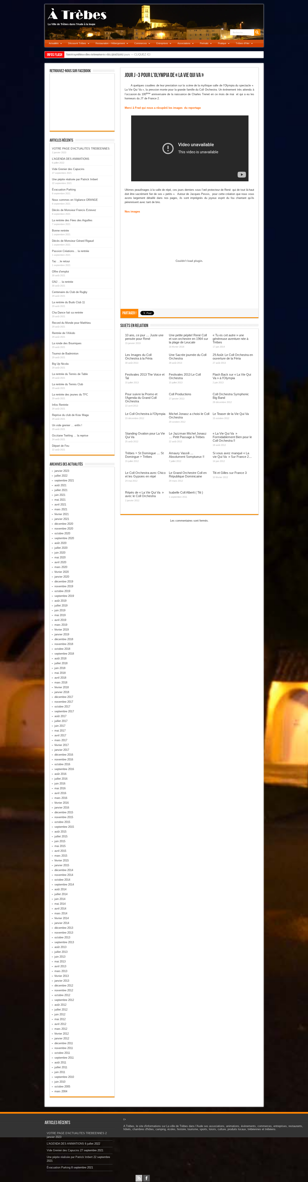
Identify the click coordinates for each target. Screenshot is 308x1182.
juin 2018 (59, 668)
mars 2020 (60, 567)
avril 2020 (60, 562)
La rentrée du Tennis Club (67, 384)
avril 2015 (60, 850)
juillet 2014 (60, 894)
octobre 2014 (62, 879)
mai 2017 (60, 730)
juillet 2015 (60, 836)
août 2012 (60, 1004)
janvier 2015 (61, 865)
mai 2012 (60, 1019)
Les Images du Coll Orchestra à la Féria (138, 356)
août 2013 (60, 947)
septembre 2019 (64, 595)
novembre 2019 (63, 586)
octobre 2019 (62, 591)
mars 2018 (60, 682)
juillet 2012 (60, 1009)
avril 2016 (60, 793)
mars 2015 (60, 855)
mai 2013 (60, 961)
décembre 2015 (63, 812)
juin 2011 (59, 1072)
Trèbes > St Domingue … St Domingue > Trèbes (144, 454)
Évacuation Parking (64, 189)
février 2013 (61, 975)
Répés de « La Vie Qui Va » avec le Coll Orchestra (144, 494)
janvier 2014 (61, 923)
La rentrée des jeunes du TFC (70, 394)
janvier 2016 (61, 807)
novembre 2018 (63, 644)
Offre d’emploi (60, 271)
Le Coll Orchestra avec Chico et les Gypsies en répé (145, 474)
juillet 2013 (60, 951)
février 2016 (61, 802)
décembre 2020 (63, 523)
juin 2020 (59, 552)
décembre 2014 (63, 870)
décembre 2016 (63, 754)
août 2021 (60, 485)
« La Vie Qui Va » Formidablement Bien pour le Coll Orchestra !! (232, 437)
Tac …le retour (61, 261)
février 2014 (61, 918)
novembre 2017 (63, 701)
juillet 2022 (60, 475)
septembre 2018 (64, 653)
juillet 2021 (60, 490)
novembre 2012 (63, 990)
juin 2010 (59, 1081)
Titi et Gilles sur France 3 (230, 473)
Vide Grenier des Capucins (68, 169)
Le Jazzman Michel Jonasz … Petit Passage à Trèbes (188, 435)
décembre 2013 (63, 927)
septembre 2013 (64, 942)
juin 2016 (59, 783)
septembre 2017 (64, 711)
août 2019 (60, 600)
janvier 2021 (61, 519)
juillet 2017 (60, 721)
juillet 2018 (60, 663)
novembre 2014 (63, 874)
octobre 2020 (62, 533)
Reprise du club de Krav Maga (70, 415)
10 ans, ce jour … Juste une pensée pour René (144, 336)
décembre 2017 (63, 696)
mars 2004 (60, 1091)
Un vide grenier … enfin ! (67, 425)
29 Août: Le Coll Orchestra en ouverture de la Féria (233, 356)
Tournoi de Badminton (65, 353)
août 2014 (60, 889)
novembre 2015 (63, 817)
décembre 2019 (63, 581)
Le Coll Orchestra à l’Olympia (145, 414)
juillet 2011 (60, 1067)
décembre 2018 (63, 639)
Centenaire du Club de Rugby (69, 292)
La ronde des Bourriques (67, 343)
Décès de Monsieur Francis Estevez (74, 210)
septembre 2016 (64, 769)
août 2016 (60, 773)
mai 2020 (60, 557)
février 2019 (61, 629)
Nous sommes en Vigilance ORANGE (75, 199)
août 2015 (60, 831)
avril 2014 (60, 908)
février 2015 (61, 860)
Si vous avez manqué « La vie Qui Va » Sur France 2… (232, 454)
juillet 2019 (60, 605)
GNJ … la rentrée (62, 281)
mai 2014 (60, 903)
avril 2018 (60, 677)
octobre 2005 (62, 1086)
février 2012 (61, 1033)
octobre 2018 (62, 648)
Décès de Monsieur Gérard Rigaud (73, 240)
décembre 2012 (63, 985)
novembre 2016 (63, 759)
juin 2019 (59, 610)
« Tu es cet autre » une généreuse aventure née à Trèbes (230, 338)
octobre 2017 (62, 706)
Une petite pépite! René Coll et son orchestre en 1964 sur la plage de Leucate (188, 338)
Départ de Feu (60, 445)
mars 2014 (60, 913)
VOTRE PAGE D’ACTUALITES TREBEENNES (81, 148)
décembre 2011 (63, 1043)
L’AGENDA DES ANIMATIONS (70, 158)
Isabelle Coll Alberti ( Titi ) (186, 492)
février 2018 (61, 687)
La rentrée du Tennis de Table (70, 374)
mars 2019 (60, 624)
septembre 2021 (64, 480)
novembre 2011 (63, 1048)
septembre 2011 (64, 1057)
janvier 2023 (61, 470)
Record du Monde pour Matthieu (71, 322)
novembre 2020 (63, 528)
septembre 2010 (64, 1076)
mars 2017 (60, 740)
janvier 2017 (61, 749)
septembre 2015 (64, 826)
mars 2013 (60, 971)
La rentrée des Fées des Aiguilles (72, 220)
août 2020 (60, 543)
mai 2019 (60, 615)
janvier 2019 (61, 634)
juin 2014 (59, 899)
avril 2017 (60, 735)
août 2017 (60, 716)
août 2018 (60, 658)
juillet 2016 (60, 778)
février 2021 (61, 514)
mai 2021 (60, 499)
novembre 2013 (63, 932)
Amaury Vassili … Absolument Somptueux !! (186, 454)
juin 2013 (59, 956)
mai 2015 (60, 846)
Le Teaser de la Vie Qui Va (231, 414)
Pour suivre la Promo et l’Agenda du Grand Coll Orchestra (141, 397)
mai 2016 (60, 788)
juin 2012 (59, 1014)
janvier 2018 (61, 692)
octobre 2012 (62, 995)
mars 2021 (60, 509)
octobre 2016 (62, 764)
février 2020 (61, 571)
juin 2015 (59, 841)
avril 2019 (60, 620)
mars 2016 (60, 798)
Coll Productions (180, 394)
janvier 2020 (61, 576)
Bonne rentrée (60, 230)
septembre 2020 (64, 538)
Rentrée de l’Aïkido (63, 333)
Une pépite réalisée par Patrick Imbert (75, 179)
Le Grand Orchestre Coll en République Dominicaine (188, 474)
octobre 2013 (62, 937)
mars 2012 (60, 1028)
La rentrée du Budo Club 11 (68, 302)
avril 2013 (60, 966)
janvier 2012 (61, 1038)
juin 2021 (59, 494)
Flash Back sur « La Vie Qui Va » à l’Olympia (232, 376)
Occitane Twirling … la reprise (70, 435)
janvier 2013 (61, 980)
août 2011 (60, 1062)
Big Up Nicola (60, 363)
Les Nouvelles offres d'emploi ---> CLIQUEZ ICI (95, 54)
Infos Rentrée (60, 404)
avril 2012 (60, 1024)
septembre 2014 (64, 884)
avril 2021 (60, 504)
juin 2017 (59, 725)
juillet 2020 (60, 547)
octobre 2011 (62, 1052)
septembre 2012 (64, 1000)
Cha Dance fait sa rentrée (67, 312)
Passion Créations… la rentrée (70, 251)
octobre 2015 (62, 822)
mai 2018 (60, 672)
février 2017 (61, 745)
